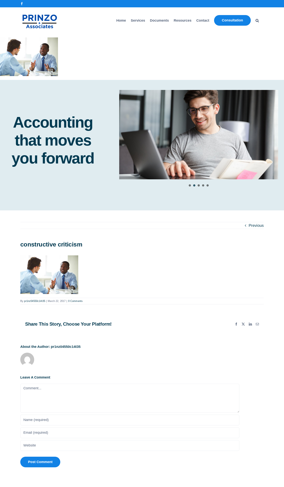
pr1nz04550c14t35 (34, 301)
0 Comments (75, 301)
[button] (257, 20)
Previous (256, 225)
